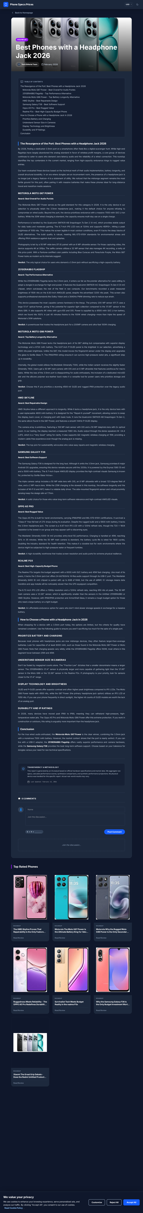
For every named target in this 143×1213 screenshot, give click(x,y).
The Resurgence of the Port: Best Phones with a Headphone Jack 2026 (53, 86)
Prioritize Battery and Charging (37, 119)
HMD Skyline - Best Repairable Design (40, 100)
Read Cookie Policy (13, 1208)
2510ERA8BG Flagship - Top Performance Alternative (47, 93)
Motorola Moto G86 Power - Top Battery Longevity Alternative (51, 97)
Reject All (114, 1202)
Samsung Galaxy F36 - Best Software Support (44, 104)
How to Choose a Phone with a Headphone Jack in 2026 (46, 115)
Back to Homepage (24, 12)
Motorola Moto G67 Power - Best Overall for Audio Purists (49, 90)
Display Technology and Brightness (39, 126)
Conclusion (25, 133)
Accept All (131, 1202)
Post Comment (115, 832)
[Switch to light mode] (137, 4)
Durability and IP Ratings (34, 130)
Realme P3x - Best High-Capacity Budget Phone (45, 111)
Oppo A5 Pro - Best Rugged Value (38, 108)
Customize (97, 1202)
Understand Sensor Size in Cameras (39, 122)
